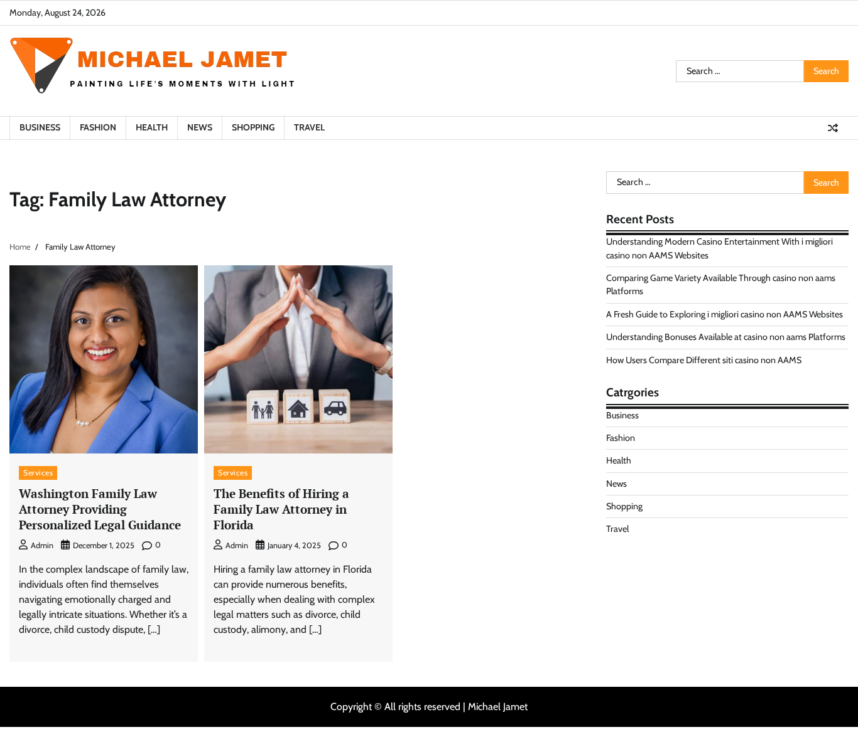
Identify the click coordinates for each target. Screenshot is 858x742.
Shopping (253, 127)
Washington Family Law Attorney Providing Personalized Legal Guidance (100, 509)
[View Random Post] (832, 128)
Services (38, 472)
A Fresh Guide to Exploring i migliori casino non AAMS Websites (724, 314)
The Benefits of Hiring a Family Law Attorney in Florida (281, 509)
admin (42, 545)
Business (39, 127)
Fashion (98, 127)
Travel (309, 127)
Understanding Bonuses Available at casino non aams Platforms (725, 336)
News (199, 127)
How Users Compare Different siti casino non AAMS (703, 359)
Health (152, 127)
